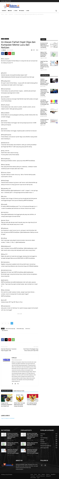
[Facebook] (2, 53)
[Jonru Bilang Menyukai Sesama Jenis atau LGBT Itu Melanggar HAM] (54, 101)
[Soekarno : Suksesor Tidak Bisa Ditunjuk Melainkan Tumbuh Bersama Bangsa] (54, 80)
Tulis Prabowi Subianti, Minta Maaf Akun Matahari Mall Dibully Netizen (43, 112)
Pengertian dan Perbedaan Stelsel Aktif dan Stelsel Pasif (6, 404)
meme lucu (27, 328)
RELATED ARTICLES (7, 391)
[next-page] (4, 409)
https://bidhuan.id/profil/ (17, 359)
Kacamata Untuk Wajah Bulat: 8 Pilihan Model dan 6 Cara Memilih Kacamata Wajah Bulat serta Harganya (13, 436)
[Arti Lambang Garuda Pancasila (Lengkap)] (32, 398)
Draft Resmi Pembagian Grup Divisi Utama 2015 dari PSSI (31, 349)
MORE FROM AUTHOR (18, 391)
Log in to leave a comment (7, 418)
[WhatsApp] (13, 53)
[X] (6, 53)
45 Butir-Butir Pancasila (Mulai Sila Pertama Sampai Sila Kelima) (19, 404)
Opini (6, 14)
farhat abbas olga (20, 328)
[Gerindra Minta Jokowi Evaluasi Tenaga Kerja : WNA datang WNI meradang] (54, 91)
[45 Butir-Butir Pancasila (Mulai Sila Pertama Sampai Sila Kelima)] (19, 398)
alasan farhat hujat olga (10, 328)
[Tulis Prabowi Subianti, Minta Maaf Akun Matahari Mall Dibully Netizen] (54, 111)
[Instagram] (16, 384)
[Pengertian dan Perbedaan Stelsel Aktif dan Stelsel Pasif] (6, 398)
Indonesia (11, 14)
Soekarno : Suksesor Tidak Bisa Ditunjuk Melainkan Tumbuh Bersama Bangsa (44, 82)
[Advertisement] (40, 5)
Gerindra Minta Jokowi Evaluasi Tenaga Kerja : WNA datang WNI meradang (44, 92)
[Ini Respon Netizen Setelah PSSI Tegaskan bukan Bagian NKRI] (54, 121)
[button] (56, 10)
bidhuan (4, 50)
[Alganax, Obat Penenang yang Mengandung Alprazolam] (54, 54)
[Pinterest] (9, 53)
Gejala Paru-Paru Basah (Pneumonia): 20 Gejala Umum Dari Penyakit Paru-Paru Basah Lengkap (13, 451)
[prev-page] (2, 409)
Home (2, 14)
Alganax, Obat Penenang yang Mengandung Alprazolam (12, 444)
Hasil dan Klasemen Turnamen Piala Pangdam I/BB (8, 349)
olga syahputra (5, 330)
